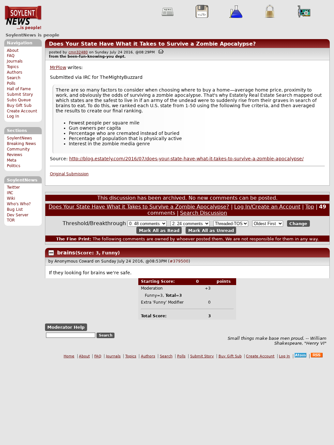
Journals (15, 61)
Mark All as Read (159, 230)
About (13, 50)
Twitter (13, 187)
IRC (10, 193)
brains (66, 253)
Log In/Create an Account (267, 207)
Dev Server (17, 215)
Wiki (11, 198)
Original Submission (69, 174)
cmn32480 (78, 52)
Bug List (15, 209)
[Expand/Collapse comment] (51, 253)
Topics (13, 67)
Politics (13, 166)
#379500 (179, 261)
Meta (11, 160)
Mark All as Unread (211, 230)
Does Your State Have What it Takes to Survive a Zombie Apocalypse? (152, 44)
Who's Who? (19, 204)
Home (69, 356)
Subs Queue (19, 100)
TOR (11, 220)
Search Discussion (203, 213)
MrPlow (58, 67)
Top (309, 207)
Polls (11, 83)
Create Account (22, 111)
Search (14, 78)
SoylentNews (23, 18)
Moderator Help (65, 327)
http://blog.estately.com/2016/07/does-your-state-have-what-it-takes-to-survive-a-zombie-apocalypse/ (186, 158)
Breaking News (21, 143)
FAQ (10, 55)
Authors (14, 72)
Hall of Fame (19, 89)
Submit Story (20, 94)
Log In (13, 116)
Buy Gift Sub (19, 105)
